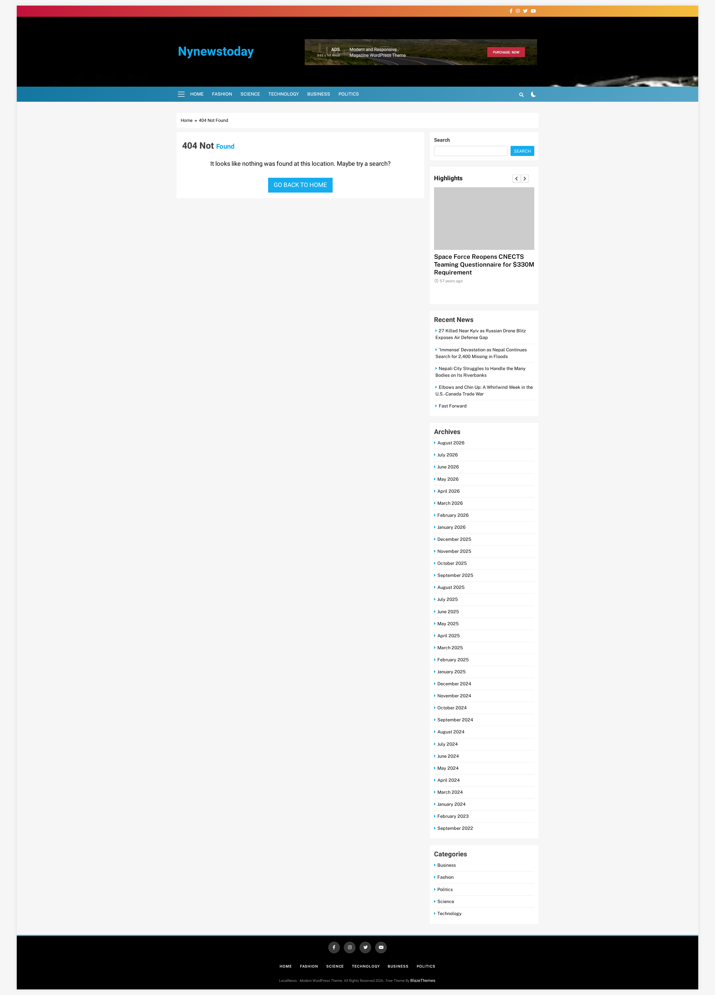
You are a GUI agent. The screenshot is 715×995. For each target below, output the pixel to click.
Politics (349, 94)
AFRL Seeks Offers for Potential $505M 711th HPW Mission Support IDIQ (481, 264)
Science (250, 94)
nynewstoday (216, 51)
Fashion (222, 94)
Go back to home (300, 185)
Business (318, 94)
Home (197, 94)
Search (442, 140)
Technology (283, 94)
